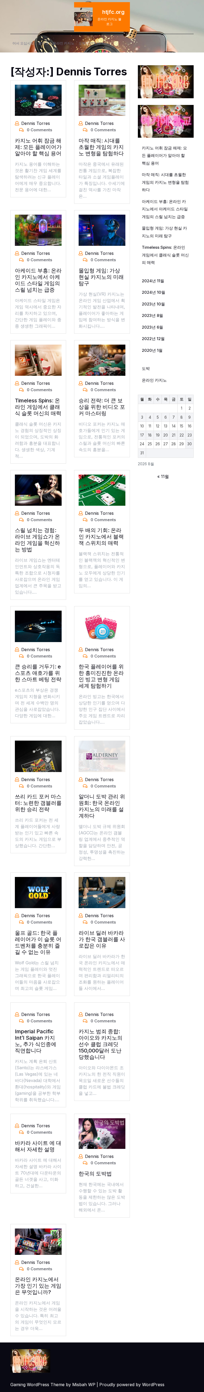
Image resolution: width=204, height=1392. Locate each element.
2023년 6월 (152, 327)
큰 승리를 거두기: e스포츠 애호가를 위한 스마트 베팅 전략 (38, 673)
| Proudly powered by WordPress (130, 1384)
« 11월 (163, 476)
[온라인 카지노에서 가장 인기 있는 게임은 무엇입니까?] (38, 1241)
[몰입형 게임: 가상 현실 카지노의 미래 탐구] (102, 229)
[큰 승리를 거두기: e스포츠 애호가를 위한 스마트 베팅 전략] (38, 625)
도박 (82, 43)
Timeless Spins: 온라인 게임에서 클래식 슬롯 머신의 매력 (38, 407)
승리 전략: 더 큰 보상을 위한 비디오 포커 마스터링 (102, 407)
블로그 (43, 43)
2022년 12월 (153, 338)
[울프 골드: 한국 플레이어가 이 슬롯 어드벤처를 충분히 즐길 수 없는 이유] (38, 892)
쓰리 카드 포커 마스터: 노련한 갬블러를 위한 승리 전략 (38, 803)
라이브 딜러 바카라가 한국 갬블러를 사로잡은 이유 (102, 939)
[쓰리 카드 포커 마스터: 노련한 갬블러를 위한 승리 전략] (38, 755)
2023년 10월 (153, 304)
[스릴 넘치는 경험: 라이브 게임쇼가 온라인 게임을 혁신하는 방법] (38, 489)
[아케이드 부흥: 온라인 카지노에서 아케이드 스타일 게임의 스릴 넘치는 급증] (38, 229)
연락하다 (97, 43)
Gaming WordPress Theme (37, 1384)
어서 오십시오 (23, 43)
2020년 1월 (152, 350)
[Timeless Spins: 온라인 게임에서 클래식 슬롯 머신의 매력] (38, 359)
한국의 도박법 (95, 1173)
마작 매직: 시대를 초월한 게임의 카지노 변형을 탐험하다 (101, 147)
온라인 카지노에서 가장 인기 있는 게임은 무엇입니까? (38, 1285)
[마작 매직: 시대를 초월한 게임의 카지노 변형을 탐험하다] (102, 100)
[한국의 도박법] (102, 1133)
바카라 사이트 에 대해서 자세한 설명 (38, 1146)
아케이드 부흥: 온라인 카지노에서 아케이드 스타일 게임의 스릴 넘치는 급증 (38, 280)
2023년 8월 (152, 315)
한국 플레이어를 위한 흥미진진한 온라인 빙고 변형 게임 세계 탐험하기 (101, 676)
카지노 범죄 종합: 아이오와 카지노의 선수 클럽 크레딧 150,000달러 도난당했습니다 (100, 1044)
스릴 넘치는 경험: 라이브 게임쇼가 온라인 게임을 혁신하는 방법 (37, 540)
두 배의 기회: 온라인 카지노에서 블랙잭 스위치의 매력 (101, 536)
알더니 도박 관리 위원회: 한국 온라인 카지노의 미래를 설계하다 (102, 806)
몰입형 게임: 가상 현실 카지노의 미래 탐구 (101, 277)
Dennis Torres (35, 123)
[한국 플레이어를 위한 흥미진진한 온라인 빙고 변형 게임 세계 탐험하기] (102, 625)
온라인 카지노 (63, 43)
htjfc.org (113, 12)
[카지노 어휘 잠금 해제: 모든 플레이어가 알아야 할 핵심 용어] (38, 100)
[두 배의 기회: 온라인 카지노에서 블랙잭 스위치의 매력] (102, 489)
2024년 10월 (153, 292)
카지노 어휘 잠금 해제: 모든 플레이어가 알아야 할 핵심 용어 (38, 147)
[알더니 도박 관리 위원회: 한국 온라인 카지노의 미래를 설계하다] (102, 755)
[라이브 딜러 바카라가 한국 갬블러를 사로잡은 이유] (102, 892)
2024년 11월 (153, 280)
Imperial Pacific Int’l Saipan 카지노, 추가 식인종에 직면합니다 (35, 1041)
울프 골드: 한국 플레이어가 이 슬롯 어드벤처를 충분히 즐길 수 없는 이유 (38, 942)
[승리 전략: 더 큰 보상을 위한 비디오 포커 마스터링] (102, 359)
